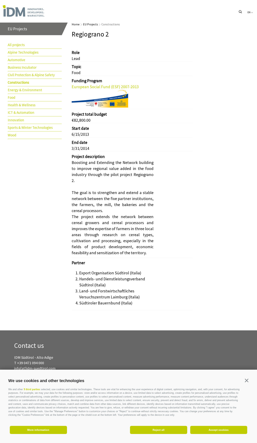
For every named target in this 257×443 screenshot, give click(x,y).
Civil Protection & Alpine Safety (31, 75)
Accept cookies (219, 429)
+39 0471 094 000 (30, 362)
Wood (12, 135)
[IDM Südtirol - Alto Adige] (39, 11)
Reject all (158, 429)
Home (76, 24)
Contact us (29, 345)
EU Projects (90, 24)
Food (11, 97)
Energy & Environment (25, 90)
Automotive (16, 60)
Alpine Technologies (23, 52)
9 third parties (32, 389)
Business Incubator (22, 67)
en (249, 12)
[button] (247, 380)
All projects (16, 44)
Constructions (18, 82)
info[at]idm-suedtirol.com (35, 368)
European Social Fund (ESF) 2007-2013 (105, 86)
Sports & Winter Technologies (30, 127)
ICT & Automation (21, 112)
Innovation (16, 120)
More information (38, 429)
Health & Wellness (21, 105)
